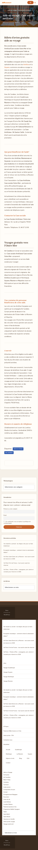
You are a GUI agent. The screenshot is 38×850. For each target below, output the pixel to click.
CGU (28, 758)
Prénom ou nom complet (10, 509)
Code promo (6, 787)
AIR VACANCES (9, 22)
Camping (5, 782)
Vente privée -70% (8, 735)
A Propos (5, 726)
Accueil (5, 10)
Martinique (9, 754)
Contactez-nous (7, 740)
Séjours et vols (10, 758)
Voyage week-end (8, 824)
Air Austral (6, 774)
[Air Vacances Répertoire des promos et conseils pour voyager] (6, 2)
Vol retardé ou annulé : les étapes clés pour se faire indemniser (17, 628)
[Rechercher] (35, 2)
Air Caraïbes (9, 452)
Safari (5, 811)
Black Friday (6, 779)
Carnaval (5, 784)
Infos (4, 663)
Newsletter (6, 744)
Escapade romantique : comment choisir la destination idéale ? (18, 635)
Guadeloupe (18, 749)
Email (5, 515)
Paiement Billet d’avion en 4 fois (12, 731)
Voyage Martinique (8, 676)
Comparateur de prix (9, 789)
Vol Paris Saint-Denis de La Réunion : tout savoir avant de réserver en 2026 (18, 642)
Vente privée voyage (9, 821)
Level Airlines (7, 802)
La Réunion (20, 754)
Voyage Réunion (8, 681)
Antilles (26, 65)
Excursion (6, 797)
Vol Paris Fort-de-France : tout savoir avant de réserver (18, 647)
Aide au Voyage (18, 449)
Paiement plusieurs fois (9, 806)
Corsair (5, 792)
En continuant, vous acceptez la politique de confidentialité (17, 522)
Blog (20, 758)
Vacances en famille (9, 819)
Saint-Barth (6, 814)
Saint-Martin (6, 816)
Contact (8, 763)
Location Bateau (8, 804)
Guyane (30, 754)
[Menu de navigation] (30, 2)
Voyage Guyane (7, 672)
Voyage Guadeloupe (9, 667)
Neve (6, 610)
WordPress (7, 614)
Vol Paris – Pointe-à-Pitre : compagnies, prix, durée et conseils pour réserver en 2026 (18, 653)
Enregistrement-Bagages (10, 794)
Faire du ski (6, 799)
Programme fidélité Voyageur (11, 809)
